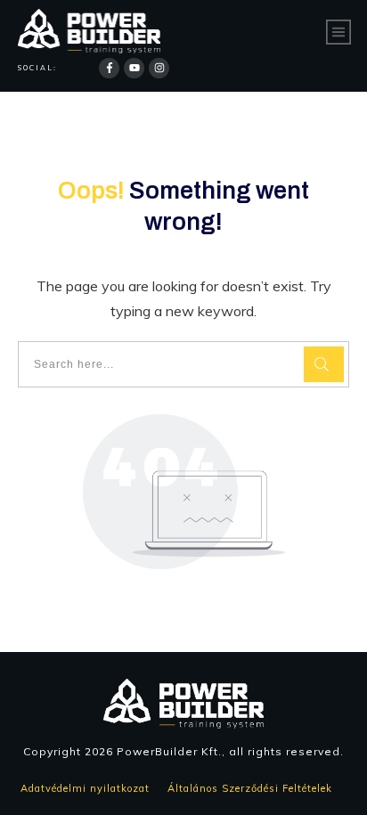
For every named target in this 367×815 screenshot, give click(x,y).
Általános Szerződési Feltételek (255, 788)
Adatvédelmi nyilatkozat (86, 788)
